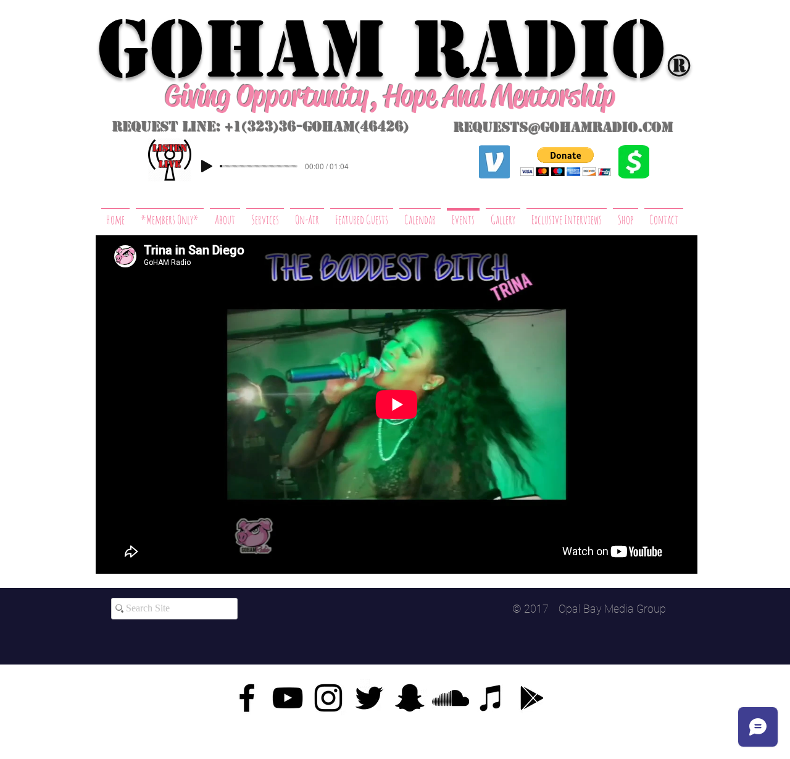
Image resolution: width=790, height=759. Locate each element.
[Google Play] (532, 697)
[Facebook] (246, 697)
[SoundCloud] (450, 697)
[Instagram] (328, 697)
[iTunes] (491, 697)
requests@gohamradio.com (563, 127)
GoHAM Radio (381, 49)
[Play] (206, 166)
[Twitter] (369, 697)
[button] (565, 161)
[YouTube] (287, 697)
